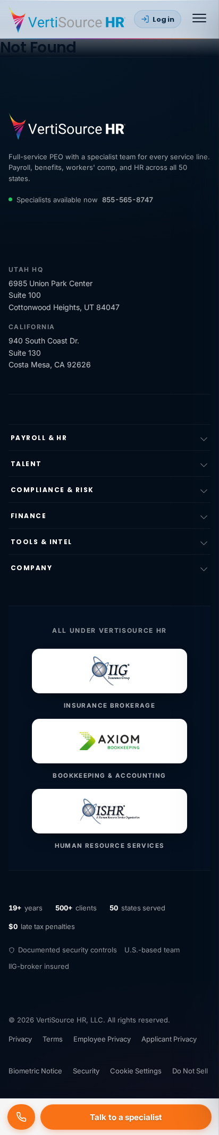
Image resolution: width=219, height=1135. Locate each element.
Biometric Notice (35, 1071)
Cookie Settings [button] (136, 1071)
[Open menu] (199, 19)
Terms (53, 1039)
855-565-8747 (127, 199)
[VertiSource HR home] (67, 19)
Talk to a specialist (126, 1117)
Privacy (20, 1039)
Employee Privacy (102, 1039)
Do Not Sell (190, 1071)
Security (86, 1071)
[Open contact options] (21, 1117)
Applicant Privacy (169, 1039)
